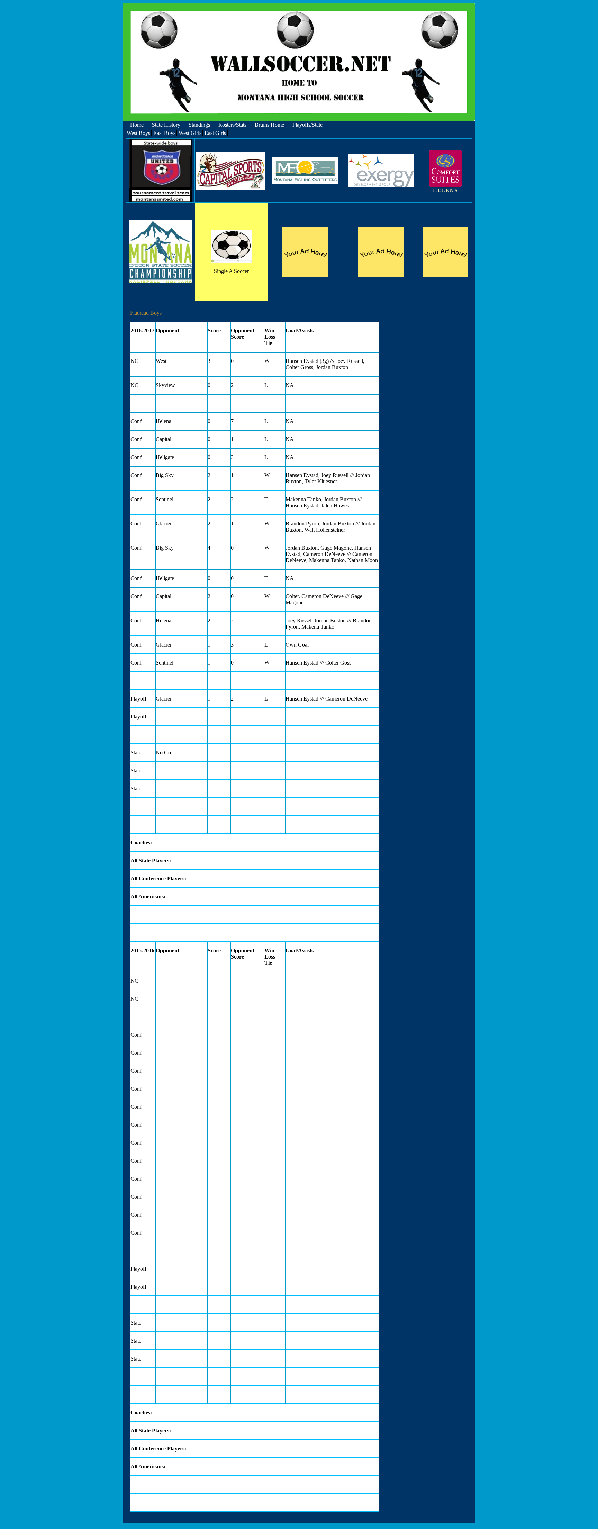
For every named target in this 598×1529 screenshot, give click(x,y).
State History (166, 125)
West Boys (138, 133)
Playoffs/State (307, 125)
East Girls (215, 133)
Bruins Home (269, 125)
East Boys (164, 133)
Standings (199, 125)
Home (137, 125)
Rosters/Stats (232, 125)
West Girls (190, 133)
